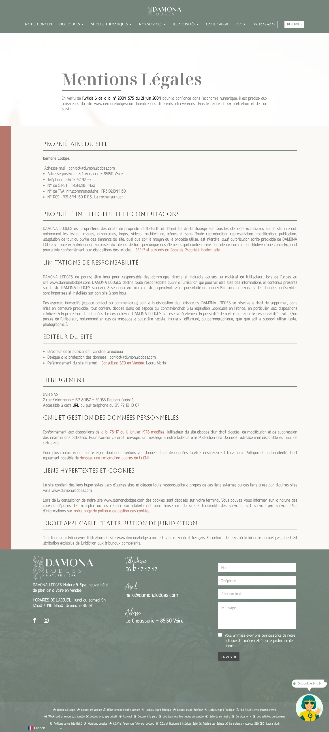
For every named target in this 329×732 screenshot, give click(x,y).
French (39, 728)
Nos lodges (69, 24)
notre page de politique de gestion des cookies (111, 510)
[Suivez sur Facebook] (34, 620)
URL (76, 405)
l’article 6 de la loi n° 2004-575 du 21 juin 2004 (121, 98)
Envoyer (228, 657)
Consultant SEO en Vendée (123, 363)
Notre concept (39, 24)
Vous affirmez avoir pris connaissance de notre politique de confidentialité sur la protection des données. (260, 640)
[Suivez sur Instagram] (46, 620)
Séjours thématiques (109, 24)
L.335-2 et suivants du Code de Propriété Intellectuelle (176, 249)
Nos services (150, 24)
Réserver (294, 24)
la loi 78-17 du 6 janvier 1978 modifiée (132, 432)
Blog (240, 24)
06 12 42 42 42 (264, 24)
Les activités (184, 24)
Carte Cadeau (218, 24)
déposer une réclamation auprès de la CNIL (115, 458)
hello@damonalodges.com (152, 594)
